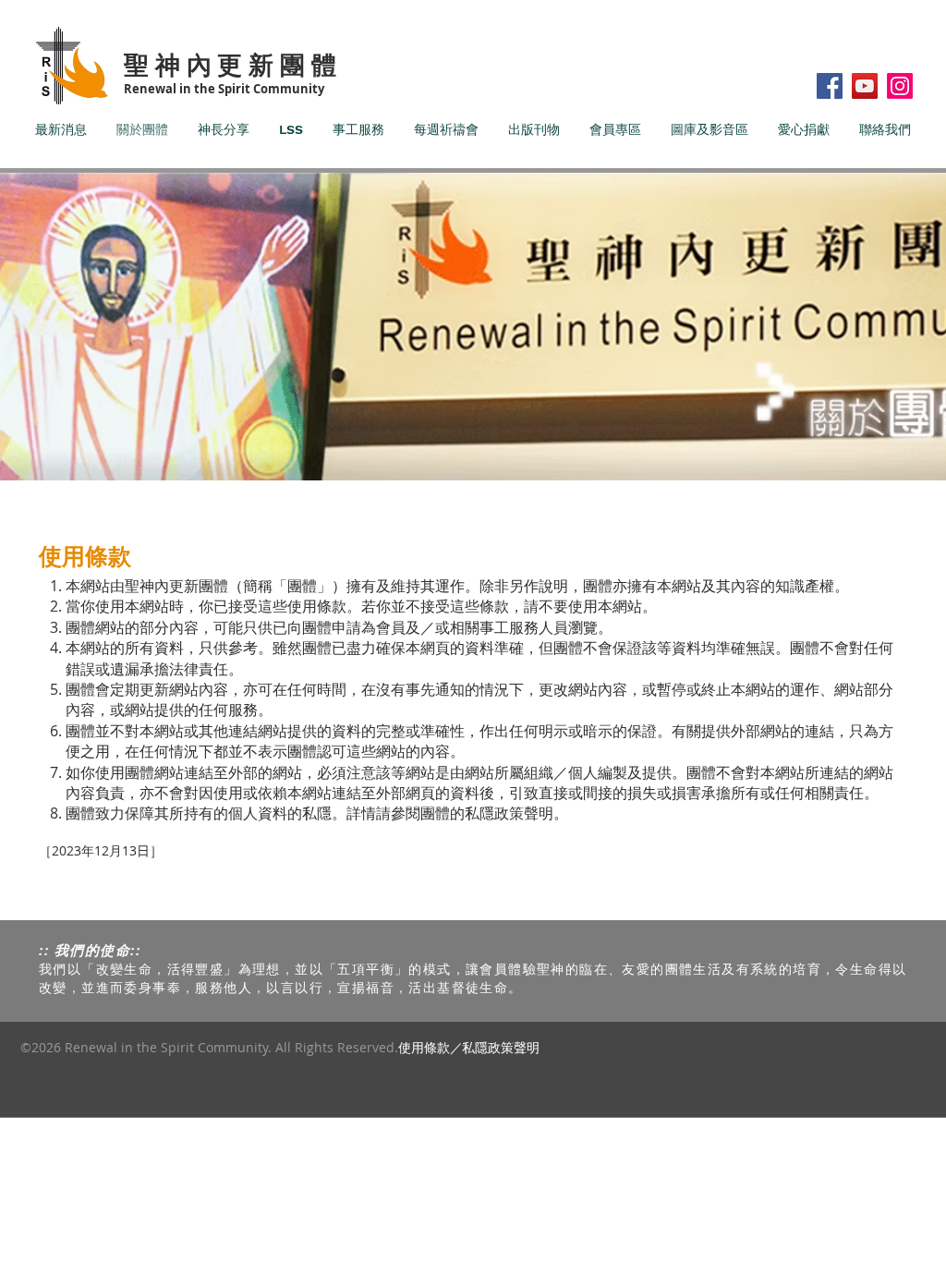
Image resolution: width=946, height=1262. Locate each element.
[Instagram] (900, 86)
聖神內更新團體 (233, 64)
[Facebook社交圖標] (830, 86)
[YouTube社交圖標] (865, 86)
